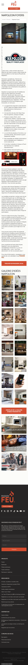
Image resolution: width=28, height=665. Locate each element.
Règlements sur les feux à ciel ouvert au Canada (12, 596)
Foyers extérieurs (5, 569)
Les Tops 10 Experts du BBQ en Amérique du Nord (13, 594)
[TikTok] (14, 512)
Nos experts (4, 637)
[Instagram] (7, 512)
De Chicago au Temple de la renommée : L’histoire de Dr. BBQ (13, 621)
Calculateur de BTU (6, 586)
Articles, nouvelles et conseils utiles (9, 581)
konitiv (17, 658)
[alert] (7, 664)
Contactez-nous (5, 642)
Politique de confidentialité (14, 653)
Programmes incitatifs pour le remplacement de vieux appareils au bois (12, 605)
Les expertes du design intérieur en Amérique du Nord (12, 624)
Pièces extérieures (5, 567)
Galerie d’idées (4, 615)
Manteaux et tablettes (6, 572)
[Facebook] (1, 512)
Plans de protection (6, 639)
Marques (8, 19)
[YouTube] (20, 512)
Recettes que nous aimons (7, 601)
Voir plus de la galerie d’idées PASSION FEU (14, 410)
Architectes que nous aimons (8, 617)
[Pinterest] (11, 512)
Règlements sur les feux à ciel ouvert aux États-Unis (13, 599)
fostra (13, 658)
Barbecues (3, 564)
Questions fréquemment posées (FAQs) (10, 584)
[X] (4, 512)
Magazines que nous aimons (8, 627)
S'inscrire (14, 549)
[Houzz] (17, 512)
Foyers (3, 562)
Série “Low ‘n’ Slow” (6, 591)
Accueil (3, 19)
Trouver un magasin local (14, 263)
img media (21, 660)
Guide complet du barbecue (7, 589)
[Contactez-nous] (23, 512)
